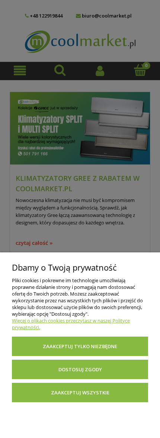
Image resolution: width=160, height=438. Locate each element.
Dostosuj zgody (80, 369)
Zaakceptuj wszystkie (80, 392)
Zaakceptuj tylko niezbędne (80, 346)
